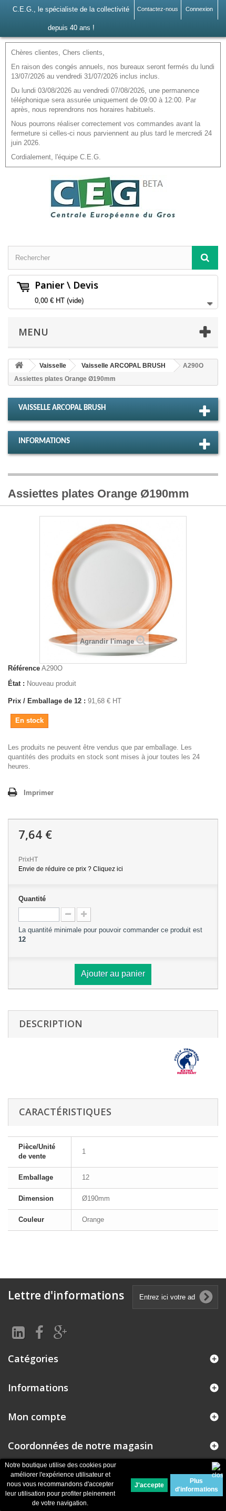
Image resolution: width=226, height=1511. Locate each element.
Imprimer (39, 793)
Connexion (199, 9)
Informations (44, 441)
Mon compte (37, 1416)
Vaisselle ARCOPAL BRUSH (123, 365)
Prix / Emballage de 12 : (47, 701)
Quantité (32, 899)
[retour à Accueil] (19, 365)
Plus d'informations (196, 1485)
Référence (24, 668)
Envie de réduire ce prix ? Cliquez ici (70, 869)
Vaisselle (52, 365)
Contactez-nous (157, 9)
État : (16, 683)
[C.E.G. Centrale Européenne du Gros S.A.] (113, 197)
